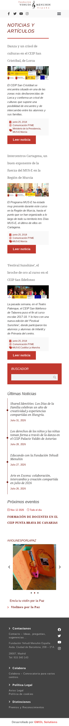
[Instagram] (27, 13)
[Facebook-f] (9, 13)
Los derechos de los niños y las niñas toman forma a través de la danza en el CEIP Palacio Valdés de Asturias (35, 435)
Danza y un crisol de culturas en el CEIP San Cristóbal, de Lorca (24, 53)
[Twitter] (15, 13)
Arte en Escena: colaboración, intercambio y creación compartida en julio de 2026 (34, 479)
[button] (59, 14)
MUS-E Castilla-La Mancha (26, 347)
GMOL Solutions (45, 722)
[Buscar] (55, 377)
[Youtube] (21, 13)
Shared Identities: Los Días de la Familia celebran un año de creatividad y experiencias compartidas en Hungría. (32, 409)
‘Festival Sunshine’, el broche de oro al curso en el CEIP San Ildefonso (27, 272)
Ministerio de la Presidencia (26, 128)
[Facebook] (59, 629)
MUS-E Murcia (20, 132)
